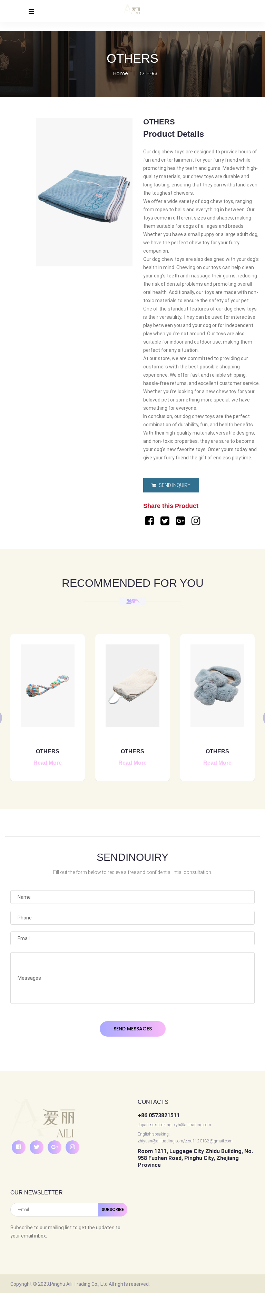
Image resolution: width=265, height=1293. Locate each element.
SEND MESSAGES (133, 1028)
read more (47, 763)
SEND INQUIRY (174, 485)
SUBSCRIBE (113, 1209)
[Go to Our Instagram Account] (197, 521)
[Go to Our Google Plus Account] (181, 521)
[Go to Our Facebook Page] (150, 521)
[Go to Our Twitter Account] (165, 521)
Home (120, 74)
